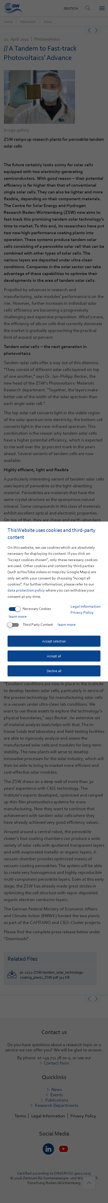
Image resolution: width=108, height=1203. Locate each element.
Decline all (54, 671)
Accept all (54, 656)
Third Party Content (38, 624)
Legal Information (85, 606)
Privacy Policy (82, 612)
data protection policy (26, 590)
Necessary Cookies (37, 608)
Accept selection (54, 641)
